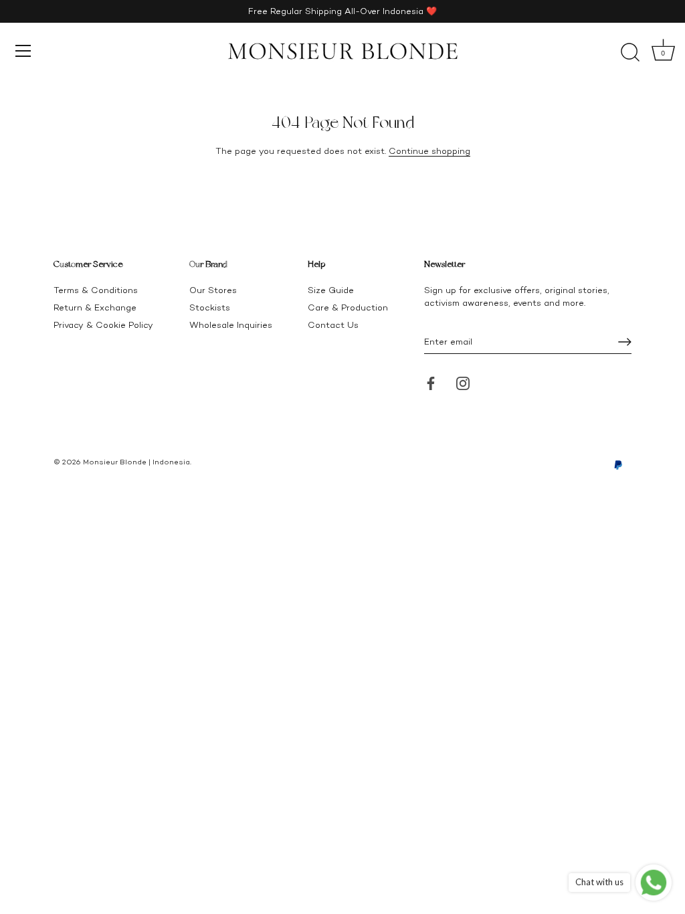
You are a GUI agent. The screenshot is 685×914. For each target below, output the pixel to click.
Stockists (209, 307)
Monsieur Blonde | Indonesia (136, 462)
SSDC (99, 472)
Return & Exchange (95, 307)
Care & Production (348, 307)
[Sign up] (624, 342)
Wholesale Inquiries (230, 325)
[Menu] (23, 51)
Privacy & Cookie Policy (103, 325)
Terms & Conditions (96, 290)
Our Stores (213, 290)
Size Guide (331, 290)
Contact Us (333, 325)
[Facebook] (430, 382)
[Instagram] (463, 382)
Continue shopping (429, 151)
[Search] (630, 53)
